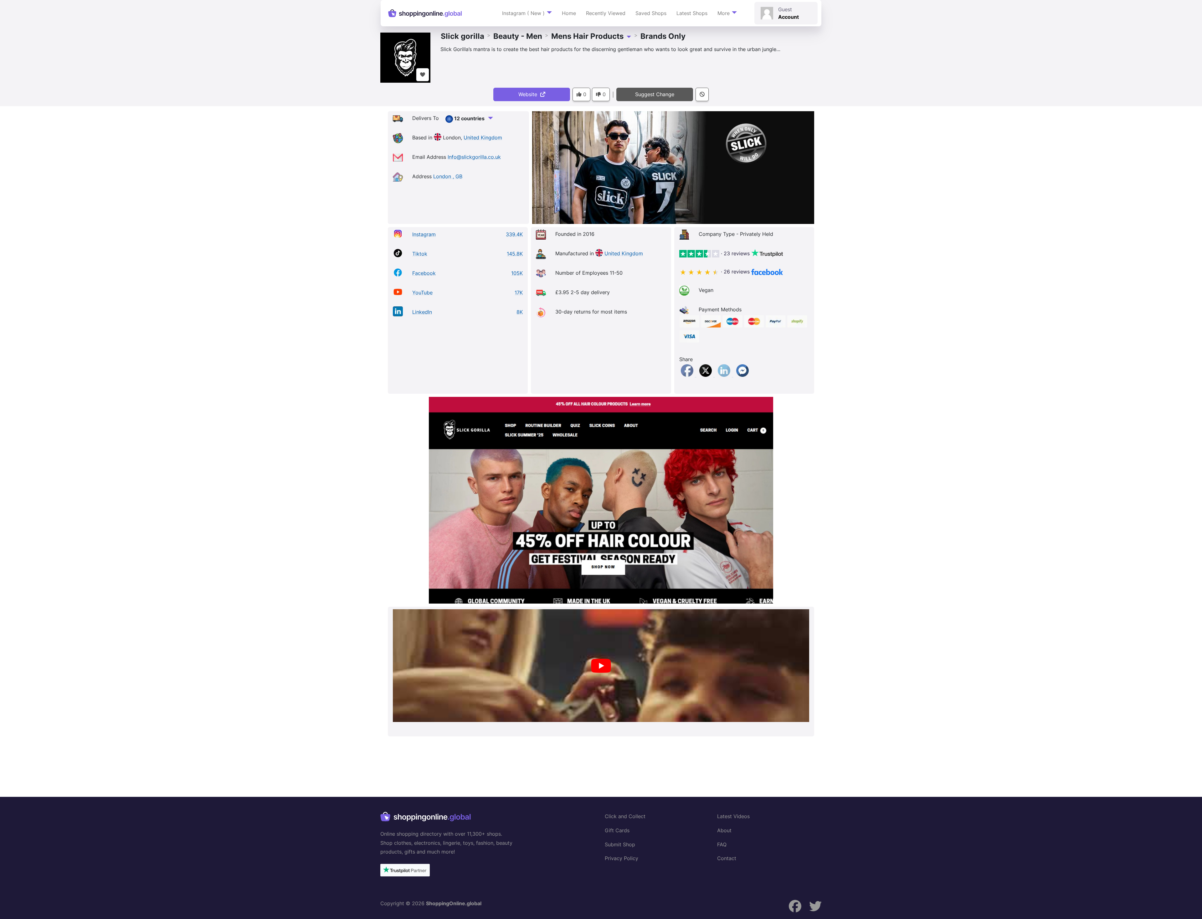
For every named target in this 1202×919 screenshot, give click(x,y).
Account (788, 17)
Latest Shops (691, 13)
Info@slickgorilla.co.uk (474, 157)
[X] (706, 375)
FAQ (722, 844)
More (723, 13)
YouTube (422, 292)
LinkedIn (422, 312)
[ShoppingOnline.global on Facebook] (795, 906)
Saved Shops (650, 13)
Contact (726, 858)
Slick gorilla (462, 36)
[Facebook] (687, 375)
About (724, 830)
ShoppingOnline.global (453, 903)
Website (529, 94)
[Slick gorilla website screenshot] (601, 500)
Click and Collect (625, 816)
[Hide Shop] (702, 94)
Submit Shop (620, 844)
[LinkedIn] (724, 375)
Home (569, 13)
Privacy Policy (621, 858)
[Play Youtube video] (601, 665)
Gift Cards (617, 830)
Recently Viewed (605, 13)
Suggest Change (654, 94)
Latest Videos (733, 816)
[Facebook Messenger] (742, 375)
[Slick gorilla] (405, 57)
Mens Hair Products (587, 36)
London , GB (447, 176)
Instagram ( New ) (523, 13)
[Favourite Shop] (422, 74)
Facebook (424, 273)
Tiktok (419, 254)
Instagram (424, 234)
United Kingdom (483, 137)
